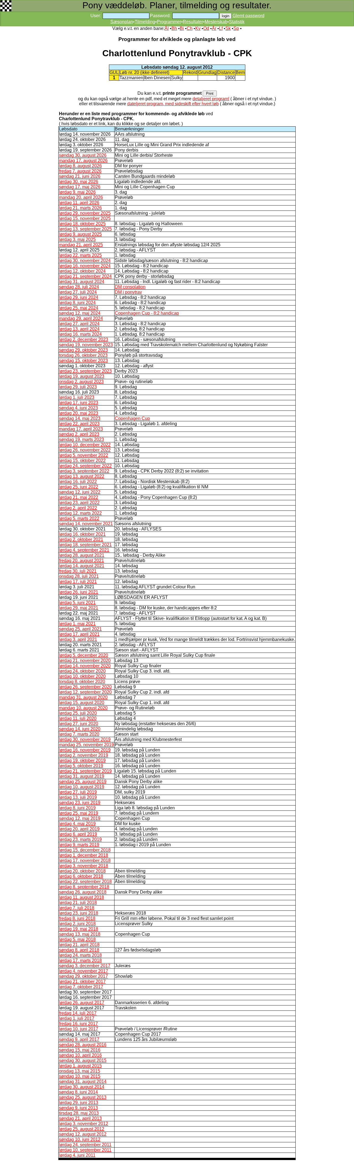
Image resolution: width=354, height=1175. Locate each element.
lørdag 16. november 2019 (85, 750)
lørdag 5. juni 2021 (77, 602)
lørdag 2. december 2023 (83, 339)
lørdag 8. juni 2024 (77, 302)
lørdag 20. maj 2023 (78, 413)
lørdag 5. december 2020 (83, 655)
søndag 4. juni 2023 (78, 408)
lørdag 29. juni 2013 (78, 1102)
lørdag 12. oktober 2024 (82, 271)
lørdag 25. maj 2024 (78, 308)
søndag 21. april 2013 (80, 1118)
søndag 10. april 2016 (80, 1055)
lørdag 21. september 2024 (85, 276)
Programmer (169, 21)
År (214, 28)
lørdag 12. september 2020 (85, 692)
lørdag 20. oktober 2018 (82, 871)
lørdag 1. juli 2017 (76, 1018)
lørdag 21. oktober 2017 (82, 981)
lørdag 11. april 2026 (79, 202)
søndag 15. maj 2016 (79, 1050)
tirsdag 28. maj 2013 (79, 1113)
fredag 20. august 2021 (81, 560)
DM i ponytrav (128, 292)
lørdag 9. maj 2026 (77, 192)
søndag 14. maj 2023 (79, 418)
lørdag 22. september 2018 (85, 881)
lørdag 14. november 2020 (85, 665)
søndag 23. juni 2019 (79, 802)
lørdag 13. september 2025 (85, 229)
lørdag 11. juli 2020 (78, 718)
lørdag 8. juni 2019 (77, 807)
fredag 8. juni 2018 (77, 918)
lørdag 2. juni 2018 (77, 923)
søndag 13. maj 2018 (79, 934)
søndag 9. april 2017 (79, 1039)
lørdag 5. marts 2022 (79, 518)
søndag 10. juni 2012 (79, 1139)
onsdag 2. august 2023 (81, 381)
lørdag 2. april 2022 (78, 508)
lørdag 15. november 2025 (85, 218)
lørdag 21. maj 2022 (78, 497)
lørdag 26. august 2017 (81, 1002)
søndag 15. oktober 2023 (83, 360)
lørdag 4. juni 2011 (77, 1155)
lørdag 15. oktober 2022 (82, 460)
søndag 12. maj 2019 (79, 818)
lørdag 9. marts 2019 (79, 844)
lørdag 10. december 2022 (85, 444)
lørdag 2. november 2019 (83, 755)
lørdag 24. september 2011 (85, 1144)
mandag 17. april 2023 (81, 429)
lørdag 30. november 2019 (85, 739)
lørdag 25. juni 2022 (78, 486)
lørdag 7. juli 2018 (76, 907)
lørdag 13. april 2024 (79, 329)
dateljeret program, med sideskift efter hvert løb (173, 103)
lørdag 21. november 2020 (85, 660)
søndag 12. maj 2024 (79, 313)
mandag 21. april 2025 (81, 244)
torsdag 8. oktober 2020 (82, 681)
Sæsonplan (121, 21)
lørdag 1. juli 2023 (76, 397)
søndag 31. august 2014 (82, 1081)
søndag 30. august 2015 (82, 1060)
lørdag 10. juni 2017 (78, 1029)
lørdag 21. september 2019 (85, 771)
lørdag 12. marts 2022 (80, 513)
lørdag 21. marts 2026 (80, 208)
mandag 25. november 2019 (86, 744)
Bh (174, 28)
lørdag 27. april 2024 (79, 323)
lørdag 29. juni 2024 (78, 297)
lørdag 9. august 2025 (80, 234)
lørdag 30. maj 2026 (78, 181)
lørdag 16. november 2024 (85, 265)
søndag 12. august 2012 (82, 1134)
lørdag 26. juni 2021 (78, 592)
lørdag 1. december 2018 (83, 855)
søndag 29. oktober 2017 (83, 976)
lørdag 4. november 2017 (83, 971)
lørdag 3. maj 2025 (77, 239)
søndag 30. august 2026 (82, 155)
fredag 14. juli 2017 (78, 1013)
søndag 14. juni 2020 (79, 729)
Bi (182, 28)
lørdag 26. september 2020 (85, 686)
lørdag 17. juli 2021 (78, 581)
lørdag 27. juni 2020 (78, 723)
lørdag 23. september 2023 (85, 371)
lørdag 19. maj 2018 (78, 929)
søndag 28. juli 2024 (79, 286)
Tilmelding (145, 21)
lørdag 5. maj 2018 (77, 939)
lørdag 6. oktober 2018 (81, 876)
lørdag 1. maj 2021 (77, 623)
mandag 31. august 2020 (83, 697)
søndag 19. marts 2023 (81, 439)
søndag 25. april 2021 (80, 629)
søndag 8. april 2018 (79, 950)
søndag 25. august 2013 (82, 1097)
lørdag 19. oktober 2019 (82, 760)
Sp (236, 28)
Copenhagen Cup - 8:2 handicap (147, 313)
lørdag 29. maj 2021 (78, 608)
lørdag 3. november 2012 (83, 1123)
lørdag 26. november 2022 (85, 450)
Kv (198, 28)
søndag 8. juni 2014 (78, 1092)
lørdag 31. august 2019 (81, 776)
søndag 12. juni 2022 (79, 492)
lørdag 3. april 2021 (78, 639)
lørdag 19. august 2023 (81, 376)
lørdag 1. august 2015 (80, 1065)
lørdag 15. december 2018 (85, 850)
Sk (228, 28)
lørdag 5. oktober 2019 (81, 765)
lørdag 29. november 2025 (85, 213)
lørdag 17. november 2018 (85, 860)
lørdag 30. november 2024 (85, 260)
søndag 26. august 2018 (82, 892)
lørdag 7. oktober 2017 (81, 986)
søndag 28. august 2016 (82, 1044)
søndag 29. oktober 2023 (83, 350)
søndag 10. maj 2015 (79, 1076)
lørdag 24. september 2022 (85, 465)
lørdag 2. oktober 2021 (81, 539)
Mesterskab (216, 21)
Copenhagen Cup (132, 418)
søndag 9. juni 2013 (78, 1107)
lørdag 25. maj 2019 (78, 813)
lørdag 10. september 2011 (85, 1150)
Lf (221, 28)
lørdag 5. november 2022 (83, 455)
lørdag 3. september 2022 (84, 471)
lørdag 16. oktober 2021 (82, 534)
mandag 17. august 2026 (83, 160)
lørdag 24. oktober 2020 (82, 671)
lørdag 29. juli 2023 (78, 386)
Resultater (193, 21)
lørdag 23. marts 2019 (80, 839)
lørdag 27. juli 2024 (78, 292)
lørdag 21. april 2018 (79, 944)
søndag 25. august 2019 (82, 781)
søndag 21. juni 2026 (79, 176)
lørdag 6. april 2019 (78, 834)
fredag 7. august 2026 (80, 171)
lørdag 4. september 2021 (84, 550)
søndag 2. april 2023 (79, 434)
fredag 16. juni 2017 (78, 1023)
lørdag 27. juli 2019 (78, 792)
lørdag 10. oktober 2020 (82, 676)
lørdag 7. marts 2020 (79, 734)
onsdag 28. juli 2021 (79, 576)
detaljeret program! (210, 98)
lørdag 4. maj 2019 (77, 823)
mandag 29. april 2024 (81, 318)
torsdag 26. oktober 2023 (83, 355)
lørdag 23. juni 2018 (78, 913)
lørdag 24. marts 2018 (80, 955)
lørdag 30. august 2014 (81, 1086)
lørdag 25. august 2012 (81, 1129)
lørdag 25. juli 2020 (78, 713)
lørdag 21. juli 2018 (78, 902)
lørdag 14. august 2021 (81, 565)
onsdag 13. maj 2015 (79, 1071)
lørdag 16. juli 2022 (78, 481)
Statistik (236, 21)
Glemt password (248, 15)
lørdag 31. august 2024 (81, 281)
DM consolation (130, 286)
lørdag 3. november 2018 (83, 865)
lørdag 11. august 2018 (81, 897)
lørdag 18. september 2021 (85, 544)
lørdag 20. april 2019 (79, 829)
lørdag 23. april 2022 (79, 502)
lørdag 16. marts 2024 (80, 334)
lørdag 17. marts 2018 (80, 960)
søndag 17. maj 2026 (79, 186)
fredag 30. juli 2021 (78, 571)
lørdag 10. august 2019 (81, 786)
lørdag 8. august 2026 (80, 165)
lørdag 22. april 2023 (79, 423)
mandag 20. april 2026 (81, 197)
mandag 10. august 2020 (83, 707)
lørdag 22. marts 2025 (80, 255)
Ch (189, 28)
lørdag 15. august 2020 (81, 702)
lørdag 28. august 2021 (81, 555)
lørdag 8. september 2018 (84, 886)
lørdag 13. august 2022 (81, 476)
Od (206, 28)
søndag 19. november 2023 (86, 344)
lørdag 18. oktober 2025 (82, 223)
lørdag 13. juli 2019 (78, 797)
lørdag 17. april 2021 (79, 634)
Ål (167, 28)
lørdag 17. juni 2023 (78, 402)
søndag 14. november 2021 (86, 523)
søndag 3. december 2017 (84, 965)
